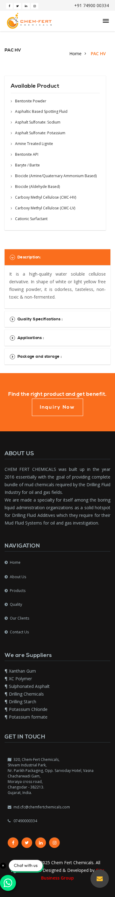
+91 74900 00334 (91, 5)
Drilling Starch (22, 701)
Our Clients (19, 618)
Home (75, 53)
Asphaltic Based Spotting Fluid (40, 111)
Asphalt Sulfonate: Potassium (39, 133)
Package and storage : (39, 356)
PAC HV (98, 53)
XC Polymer (20, 678)
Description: (29, 257)
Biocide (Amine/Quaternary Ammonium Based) (55, 175)
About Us (18, 576)
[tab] (57, 257)
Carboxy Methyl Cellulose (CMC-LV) (44, 208)
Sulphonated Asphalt (29, 686)
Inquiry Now (57, 407)
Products (17, 590)
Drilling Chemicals (26, 694)
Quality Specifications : (40, 319)
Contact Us (19, 632)
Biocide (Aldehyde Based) (37, 186)
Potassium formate (28, 717)
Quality (16, 604)
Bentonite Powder (30, 101)
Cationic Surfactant (31, 218)
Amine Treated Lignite (33, 143)
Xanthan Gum (22, 671)
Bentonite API (26, 154)
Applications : (30, 337)
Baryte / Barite (27, 165)
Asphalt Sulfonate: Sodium (37, 122)
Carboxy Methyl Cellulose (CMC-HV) (45, 197)
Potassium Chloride (28, 709)
